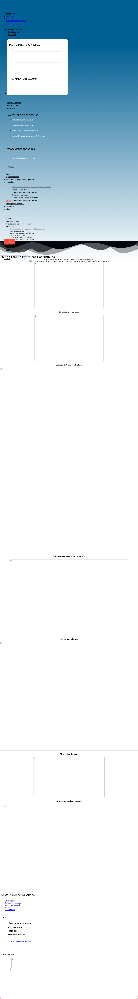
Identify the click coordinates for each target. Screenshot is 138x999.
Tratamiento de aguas (17, 235)
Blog (8, 250)
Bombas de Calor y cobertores (69, 365)
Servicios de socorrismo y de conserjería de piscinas (30, 66)
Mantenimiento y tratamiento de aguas (25, 88)
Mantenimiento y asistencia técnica (24, 49)
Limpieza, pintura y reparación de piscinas (27, 60)
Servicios (11, 108)
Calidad (10, 167)
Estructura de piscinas (69, 312)
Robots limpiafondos (69, 639)
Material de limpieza (69, 754)
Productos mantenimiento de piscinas (69, 556)
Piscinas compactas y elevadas (69, 801)
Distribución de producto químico (20, 224)
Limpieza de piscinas (17, 231)
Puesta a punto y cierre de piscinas (24, 55)
